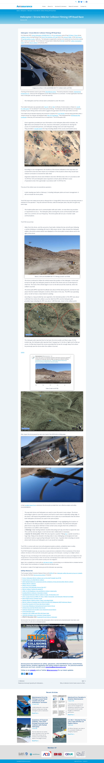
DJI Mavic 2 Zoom (73, 35)
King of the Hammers (47, 37)
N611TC (49, 35)
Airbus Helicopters (37, 35)
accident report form (30, 505)
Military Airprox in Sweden (29, 585)
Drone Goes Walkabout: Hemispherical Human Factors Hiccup (38, 606)
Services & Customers (60, 6)
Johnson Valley (67, 37)
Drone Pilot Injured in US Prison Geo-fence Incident (36, 604)
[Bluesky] (81, 2)
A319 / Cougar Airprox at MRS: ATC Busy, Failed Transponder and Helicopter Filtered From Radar (47, 596)
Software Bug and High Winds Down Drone (33, 608)
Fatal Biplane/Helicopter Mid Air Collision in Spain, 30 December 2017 (40, 594)
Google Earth (38, 128)
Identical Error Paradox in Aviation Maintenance (77, 698)
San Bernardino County (28, 39)
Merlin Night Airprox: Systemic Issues (32, 598)
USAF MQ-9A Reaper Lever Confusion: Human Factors (36, 615)
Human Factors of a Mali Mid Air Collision (33, 580)
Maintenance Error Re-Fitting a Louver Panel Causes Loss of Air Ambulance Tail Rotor (40, 699)
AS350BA (44, 35)
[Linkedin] (79, 2)
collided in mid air (25, 37)
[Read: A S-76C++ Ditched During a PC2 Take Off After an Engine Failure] (59, 730)
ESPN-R (52, 573)
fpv (66, 534)
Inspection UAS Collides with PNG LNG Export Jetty (35, 613)
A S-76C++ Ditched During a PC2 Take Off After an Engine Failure (77, 721)
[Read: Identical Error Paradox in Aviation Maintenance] (59, 706)
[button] (76, 2)
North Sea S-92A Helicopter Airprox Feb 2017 (34, 587)
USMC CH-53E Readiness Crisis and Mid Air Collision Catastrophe (39, 591)
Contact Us (83, 6)
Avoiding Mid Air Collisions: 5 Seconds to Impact (34, 593)
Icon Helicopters (57, 35)
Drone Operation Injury (28, 611)
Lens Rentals (61, 113)
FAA (54, 107)
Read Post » (35, 713)
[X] (84, 2)
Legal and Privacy (78, 761)
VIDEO (22, 352)
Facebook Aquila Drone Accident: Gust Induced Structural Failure (39, 609)
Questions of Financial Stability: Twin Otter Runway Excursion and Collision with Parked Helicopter (40, 723)
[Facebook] (86, 2)
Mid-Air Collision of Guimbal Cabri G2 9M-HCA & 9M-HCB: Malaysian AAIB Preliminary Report (46, 602)
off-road (55, 37)
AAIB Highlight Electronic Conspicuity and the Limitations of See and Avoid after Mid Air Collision (47, 582)
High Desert (78, 37)
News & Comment (73, 6)
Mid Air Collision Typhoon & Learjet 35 (32, 589)
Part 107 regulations (52, 115)
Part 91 (46, 107)
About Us (50, 6)
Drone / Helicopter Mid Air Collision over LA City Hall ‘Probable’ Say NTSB (41, 578)
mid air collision (33, 43)
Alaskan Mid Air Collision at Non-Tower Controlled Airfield (37, 600)
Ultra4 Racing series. (50, 92)
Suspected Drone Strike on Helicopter (47, 617)
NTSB (62, 41)
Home (43, 6)
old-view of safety (48, 562)
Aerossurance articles (39, 575)
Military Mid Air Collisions (29, 583)
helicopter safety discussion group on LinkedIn (69, 573)
